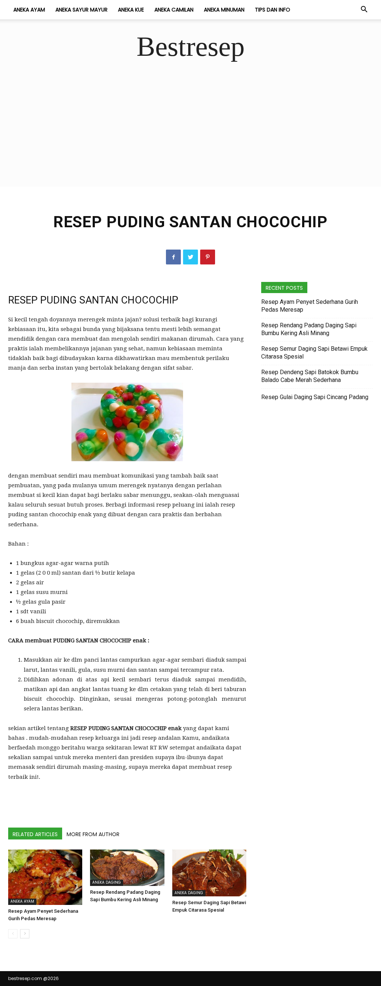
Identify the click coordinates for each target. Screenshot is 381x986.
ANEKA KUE (131, 9)
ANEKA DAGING (106, 882)
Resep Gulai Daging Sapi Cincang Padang (314, 397)
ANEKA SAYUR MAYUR (81, 9)
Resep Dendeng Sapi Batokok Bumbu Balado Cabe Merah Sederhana (309, 376)
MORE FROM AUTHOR (93, 834)
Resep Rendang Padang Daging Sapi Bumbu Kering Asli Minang (308, 329)
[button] (364, 10)
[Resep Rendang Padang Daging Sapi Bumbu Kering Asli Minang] (127, 867)
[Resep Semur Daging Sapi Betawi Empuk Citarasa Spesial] (209, 873)
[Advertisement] (190, 135)
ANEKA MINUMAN (224, 9)
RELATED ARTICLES (35, 834)
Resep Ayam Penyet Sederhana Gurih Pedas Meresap (309, 305)
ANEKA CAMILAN (173, 9)
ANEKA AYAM (29, 9)
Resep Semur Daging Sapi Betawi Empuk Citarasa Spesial (314, 352)
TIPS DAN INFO (272, 9)
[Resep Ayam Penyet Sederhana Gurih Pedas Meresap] (45, 877)
